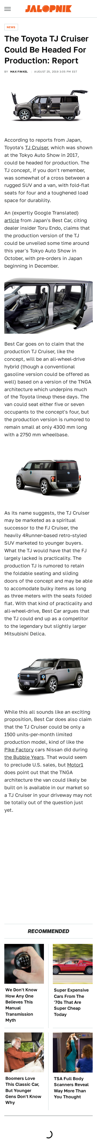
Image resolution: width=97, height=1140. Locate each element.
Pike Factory (19, 749)
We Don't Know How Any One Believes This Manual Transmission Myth (21, 1005)
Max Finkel (19, 71)
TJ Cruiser (36, 147)
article (11, 220)
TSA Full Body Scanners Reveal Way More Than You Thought (71, 1087)
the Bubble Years (24, 757)
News (11, 27)
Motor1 (75, 765)
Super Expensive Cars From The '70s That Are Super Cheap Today (71, 1002)
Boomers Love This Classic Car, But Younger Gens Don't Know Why (23, 1090)
